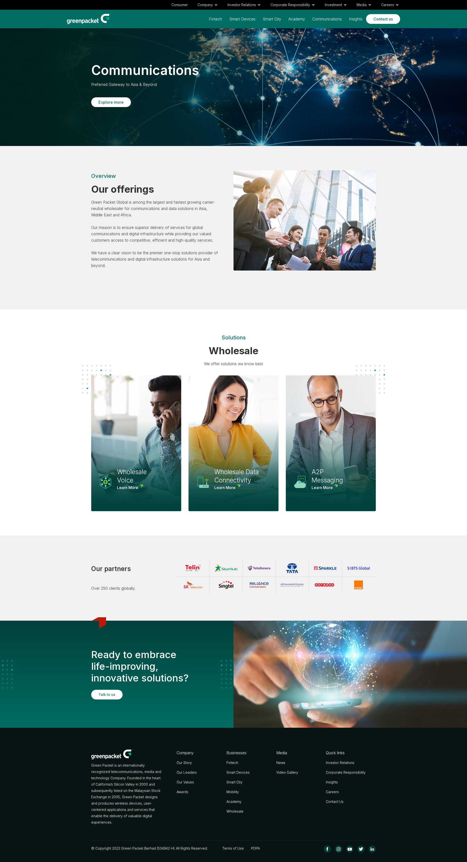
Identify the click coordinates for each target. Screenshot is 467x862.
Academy (296, 19)
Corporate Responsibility (346, 772)
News (280, 763)
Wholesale (234, 811)
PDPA (255, 848)
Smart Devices (242, 19)
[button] (208, 4)
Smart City (272, 19)
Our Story (184, 763)
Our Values (185, 782)
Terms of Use (233, 848)
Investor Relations (340, 763)
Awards (182, 792)
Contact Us (334, 801)
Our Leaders (187, 772)
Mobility (232, 792)
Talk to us (107, 694)
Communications (327, 19)
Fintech (215, 19)
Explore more (111, 102)
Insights (355, 19)
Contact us (383, 19)
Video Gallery (287, 772)
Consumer (179, 5)
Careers (332, 792)
